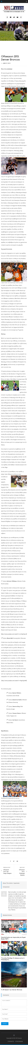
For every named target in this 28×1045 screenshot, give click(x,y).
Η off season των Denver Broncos (11, 989)
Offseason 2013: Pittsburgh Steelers (22, 872)
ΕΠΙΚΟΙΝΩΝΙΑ (19, 1041)
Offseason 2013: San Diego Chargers (7, 871)
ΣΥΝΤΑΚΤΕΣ (11, 1041)
